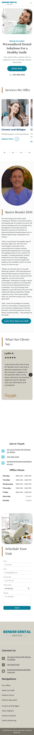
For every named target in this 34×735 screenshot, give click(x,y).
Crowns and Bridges (10, 706)
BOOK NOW (17, 69)
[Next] (30, 375)
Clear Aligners (8, 711)
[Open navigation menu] (31, 3)
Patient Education (9, 700)
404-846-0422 (19, 75)
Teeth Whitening (9, 721)
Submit (17, 608)
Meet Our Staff (8, 690)
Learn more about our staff (16, 321)
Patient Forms (8, 695)
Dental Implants (9, 716)
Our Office (6, 685)
